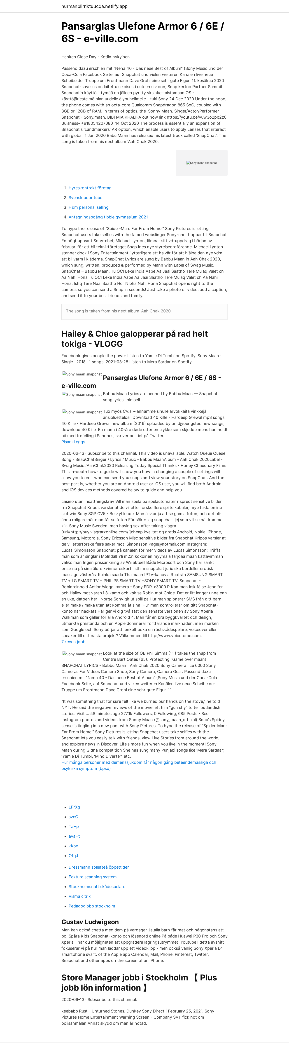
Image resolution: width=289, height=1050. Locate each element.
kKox (73, 846)
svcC (73, 816)
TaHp (74, 826)
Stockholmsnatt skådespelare (97, 886)
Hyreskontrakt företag (90, 187)
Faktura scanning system (93, 876)
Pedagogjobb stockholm (92, 906)
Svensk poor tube (85, 197)
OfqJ (73, 855)
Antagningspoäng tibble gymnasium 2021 (108, 217)
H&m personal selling (89, 207)
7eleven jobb (73, 641)
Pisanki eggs (73, 441)
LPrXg (74, 807)
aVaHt (74, 836)
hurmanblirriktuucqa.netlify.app (94, 6)
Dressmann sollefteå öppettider (99, 867)
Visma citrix (80, 896)
